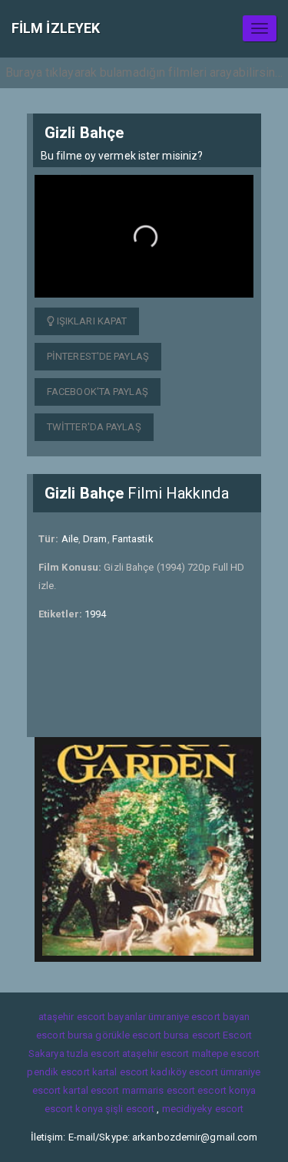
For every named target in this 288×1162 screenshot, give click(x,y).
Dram (95, 539)
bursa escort (192, 1035)
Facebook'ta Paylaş (97, 391)
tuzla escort (93, 1053)
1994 (95, 614)
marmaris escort (159, 1090)
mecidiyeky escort (203, 1108)
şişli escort (129, 1108)
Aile (69, 539)
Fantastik (133, 539)
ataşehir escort (156, 1053)
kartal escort (120, 1072)
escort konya (226, 1090)
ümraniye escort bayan (199, 1016)
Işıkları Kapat (91, 321)
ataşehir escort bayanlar (92, 1016)
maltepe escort (226, 1053)
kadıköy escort (184, 1072)
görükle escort (128, 1035)
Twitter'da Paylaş (94, 427)
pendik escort (58, 1072)
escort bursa (64, 1035)
